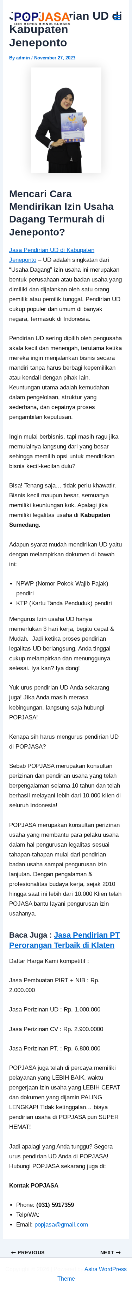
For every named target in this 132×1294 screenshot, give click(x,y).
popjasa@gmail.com (61, 1224)
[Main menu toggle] (117, 18)
